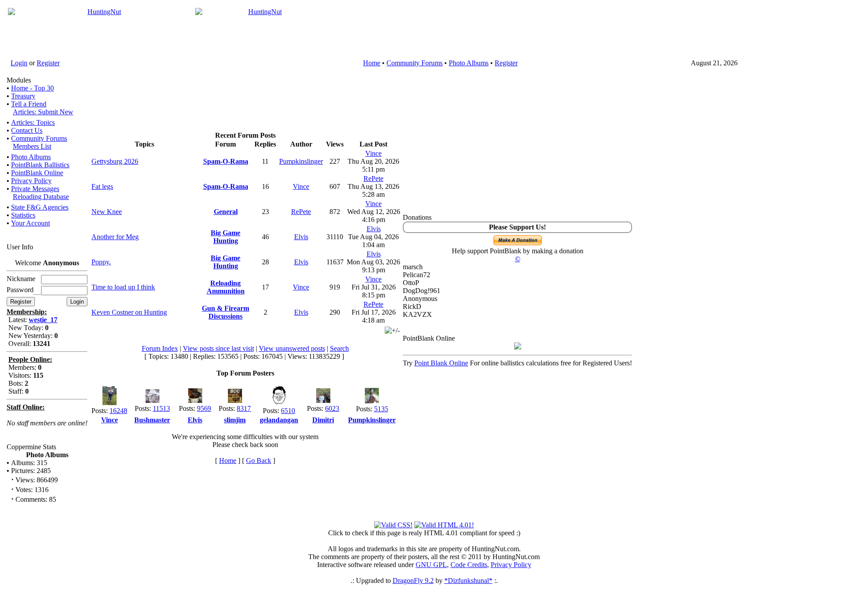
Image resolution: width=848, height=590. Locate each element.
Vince (373, 153)
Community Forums (414, 63)
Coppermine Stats (31, 447)
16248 (118, 410)
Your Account (30, 223)
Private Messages (35, 188)
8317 (244, 408)
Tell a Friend (28, 104)
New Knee (106, 211)
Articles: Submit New (43, 112)
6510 (288, 410)
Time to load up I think (123, 287)
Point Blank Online (441, 363)
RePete (373, 178)
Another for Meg (115, 237)
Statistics (23, 215)
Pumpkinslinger (301, 161)
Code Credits (468, 564)
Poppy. (101, 262)
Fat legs (102, 186)
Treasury (23, 96)
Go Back (258, 460)
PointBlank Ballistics (40, 165)
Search (339, 348)
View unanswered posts (292, 348)
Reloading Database (41, 196)
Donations (417, 217)
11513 (161, 408)
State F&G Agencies (39, 207)
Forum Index (160, 348)
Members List (32, 146)
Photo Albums (468, 63)
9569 (204, 408)
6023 (332, 408)
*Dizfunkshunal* (468, 580)
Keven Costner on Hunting (129, 312)
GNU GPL (431, 564)
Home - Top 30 (32, 88)
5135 (381, 409)
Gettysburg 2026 (114, 161)
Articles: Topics (33, 122)
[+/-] (392, 330)
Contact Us (26, 130)
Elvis (301, 237)
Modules (19, 80)
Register (48, 63)
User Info (20, 247)
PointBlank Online (37, 173)
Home (371, 63)
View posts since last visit (218, 348)
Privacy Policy (31, 180)
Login (19, 63)
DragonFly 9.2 (413, 580)
